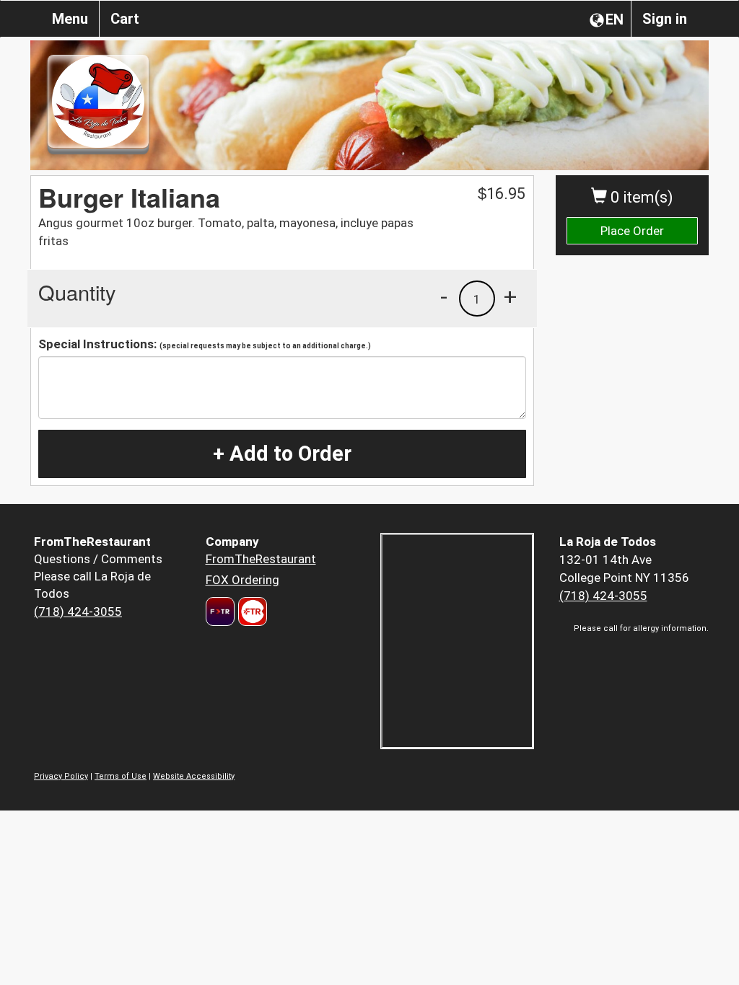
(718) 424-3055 (78, 611)
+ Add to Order (282, 453)
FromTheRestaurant (261, 559)
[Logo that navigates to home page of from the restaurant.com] (220, 611)
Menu (70, 18)
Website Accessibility (194, 776)
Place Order (632, 231)
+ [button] (510, 296)
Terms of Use (121, 776)
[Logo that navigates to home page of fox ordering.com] (251, 611)
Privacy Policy (61, 776)
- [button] (443, 296)
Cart (124, 18)
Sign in (664, 18)
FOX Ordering (242, 580)
